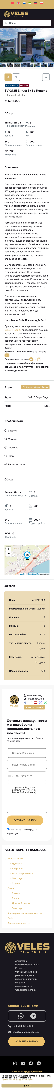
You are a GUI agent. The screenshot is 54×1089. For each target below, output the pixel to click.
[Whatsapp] (20, 1016)
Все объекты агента (34, 707)
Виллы (15, 898)
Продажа (24, 85)
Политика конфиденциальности (27, 1071)
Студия (16, 883)
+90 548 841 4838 (22, 1026)
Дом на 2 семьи (21, 903)
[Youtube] (23, 1063)
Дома (11, 888)
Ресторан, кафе (16, 464)
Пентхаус (17, 878)
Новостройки (12, 85)
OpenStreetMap (34, 574)
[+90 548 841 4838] (9, 1026)
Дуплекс (17, 863)
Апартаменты (15, 858)
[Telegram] (33, 1016)
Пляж (11, 456)
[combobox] (10, 776)
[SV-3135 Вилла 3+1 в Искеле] (27, 555)
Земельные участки (19, 923)
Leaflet (22, 574)
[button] (50, 1077)
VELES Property (12, 329)
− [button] (9, 553)
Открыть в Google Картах (36, 387)
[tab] (8, 77)
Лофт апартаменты (22, 873)
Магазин (12, 439)
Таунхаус (17, 908)
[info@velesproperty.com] (9, 1032)
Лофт (10, 918)
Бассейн (12, 430)
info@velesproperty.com (25, 1032)
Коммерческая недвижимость (25, 913)
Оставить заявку (25, 820)
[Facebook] (31, 1063)
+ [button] (9, 549)
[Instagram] (15, 1063)
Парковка (13, 447)
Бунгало (16, 893)
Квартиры (17, 868)
